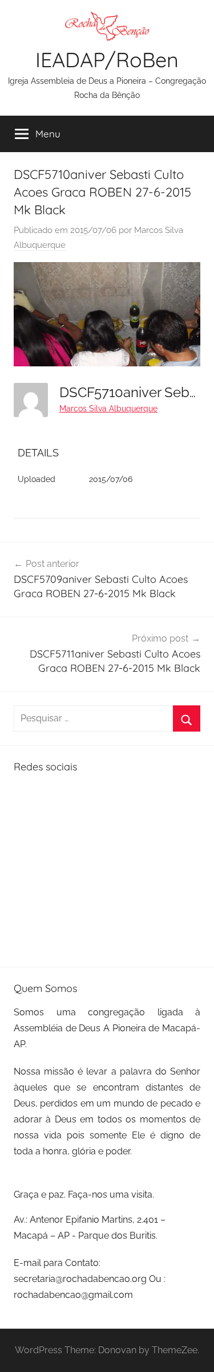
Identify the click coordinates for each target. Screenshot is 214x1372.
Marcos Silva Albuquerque (108, 408)
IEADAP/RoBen (107, 59)
